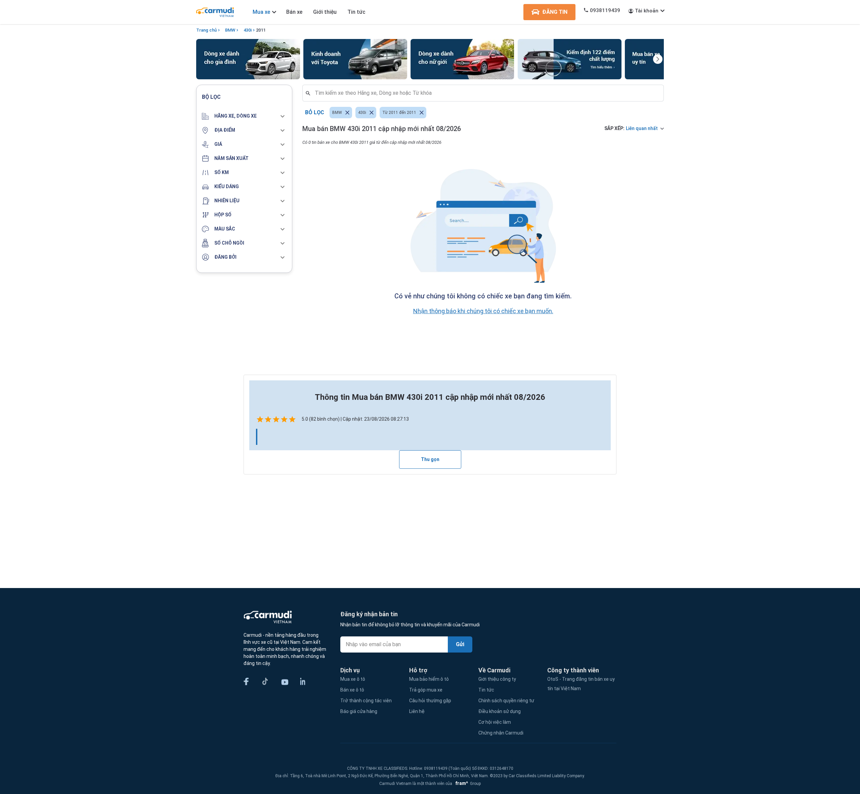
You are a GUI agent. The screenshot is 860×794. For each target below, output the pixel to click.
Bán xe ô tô (352, 690)
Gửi (460, 644)
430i (248, 30)
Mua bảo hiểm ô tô (429, 679)
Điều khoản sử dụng (499, 711)
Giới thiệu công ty (497, 679)
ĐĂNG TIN (554, 12)
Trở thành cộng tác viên (366, 700)
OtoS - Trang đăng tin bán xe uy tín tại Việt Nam (581, 683)
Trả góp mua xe (425, 690)
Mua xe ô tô (352, 679)
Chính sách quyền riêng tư (506, 700)
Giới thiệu (325, 12)
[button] (244, 116)
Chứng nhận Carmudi (500, 733)
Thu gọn (430, 459)
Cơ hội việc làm (494, 722)
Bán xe (294, 12)
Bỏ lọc (314, 112)
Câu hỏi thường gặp (430, 700)
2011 (260, 30)
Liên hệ (417, 711)
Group (467, 783)
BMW (230, 30)
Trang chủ (206, 30)
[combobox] (486, 93)
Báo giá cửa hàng (358, 711)
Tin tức (356, 12)
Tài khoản (646, 11)
